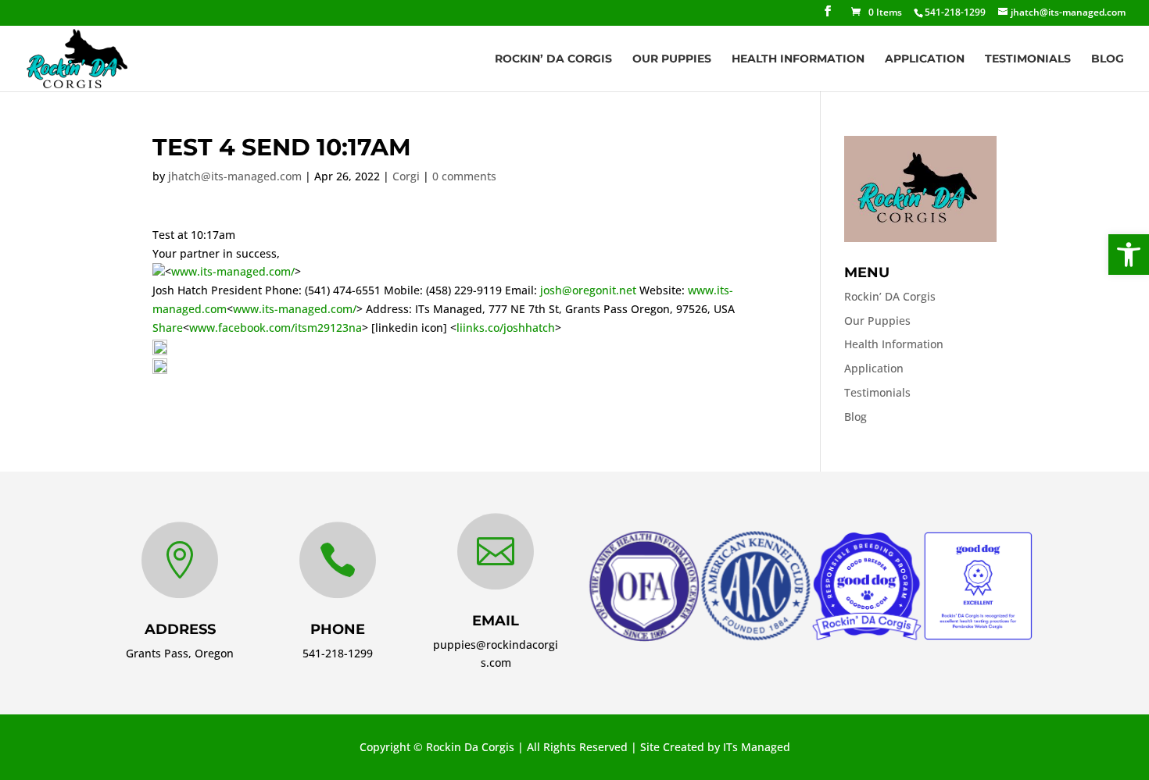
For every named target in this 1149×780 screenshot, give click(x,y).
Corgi (406, 176)
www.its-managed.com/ (233, 271)
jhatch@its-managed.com (235, 176)
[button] (1128, 254)
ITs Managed (756, 746)
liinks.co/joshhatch (505, 327)
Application (925, 59)
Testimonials (1028, 59)
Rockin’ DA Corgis (553, 59)
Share (167, 327)
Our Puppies (671, 59)
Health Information (798, 59)
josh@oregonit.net (588, 290)
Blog (1107, 59)
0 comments (464, 176)
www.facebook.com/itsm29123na (275, 327)
